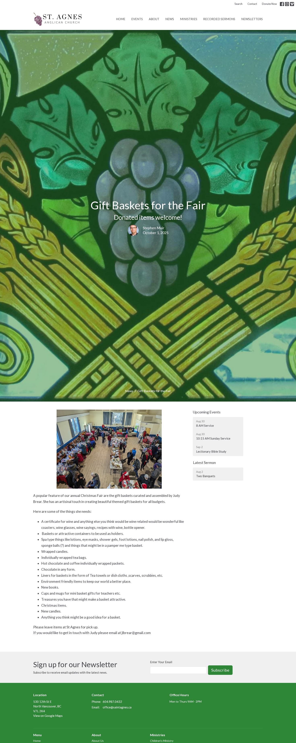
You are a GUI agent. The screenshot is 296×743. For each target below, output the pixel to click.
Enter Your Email (161, 662)
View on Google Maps (48, 715)
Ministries (188, 19)
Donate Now (269, 3)
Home (120, 19)
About (154, 19)
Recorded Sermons (219, 19)
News (169, 19)
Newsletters (252, 19)
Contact (252, 3)
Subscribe (220, 670)
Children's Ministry (161, 740)
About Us (98, 740)
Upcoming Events (206, 412)
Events (137, 19)
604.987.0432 (112, 701)
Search (238, 3)
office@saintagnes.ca (117, 707)
